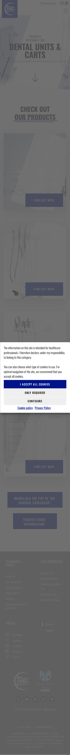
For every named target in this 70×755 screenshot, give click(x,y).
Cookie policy (25, 407)
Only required (35, 393)
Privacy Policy (43, 407)
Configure (35, 401)
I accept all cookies (35, 384)
